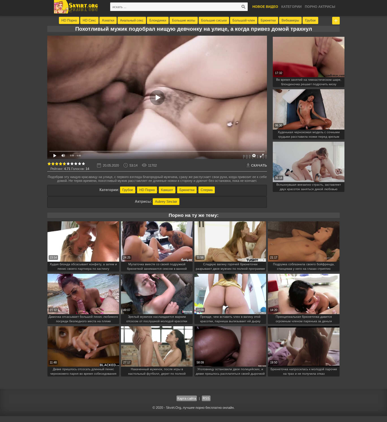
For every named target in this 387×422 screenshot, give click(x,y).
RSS (206, 398)
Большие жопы (183, 20)
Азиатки (108, 20)
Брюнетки (268, 20)
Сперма (207, 190)
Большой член (243, 20)
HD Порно (69, 20)
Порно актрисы (320, 7)
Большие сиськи (214, 20)
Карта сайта (186, 398)
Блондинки (157, 20)
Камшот (167, 190)
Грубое (310, 20)
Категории (291, 7)
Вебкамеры (290, 20)
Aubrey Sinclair (166, 201)
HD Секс (89, 20)
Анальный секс (132, 20)
